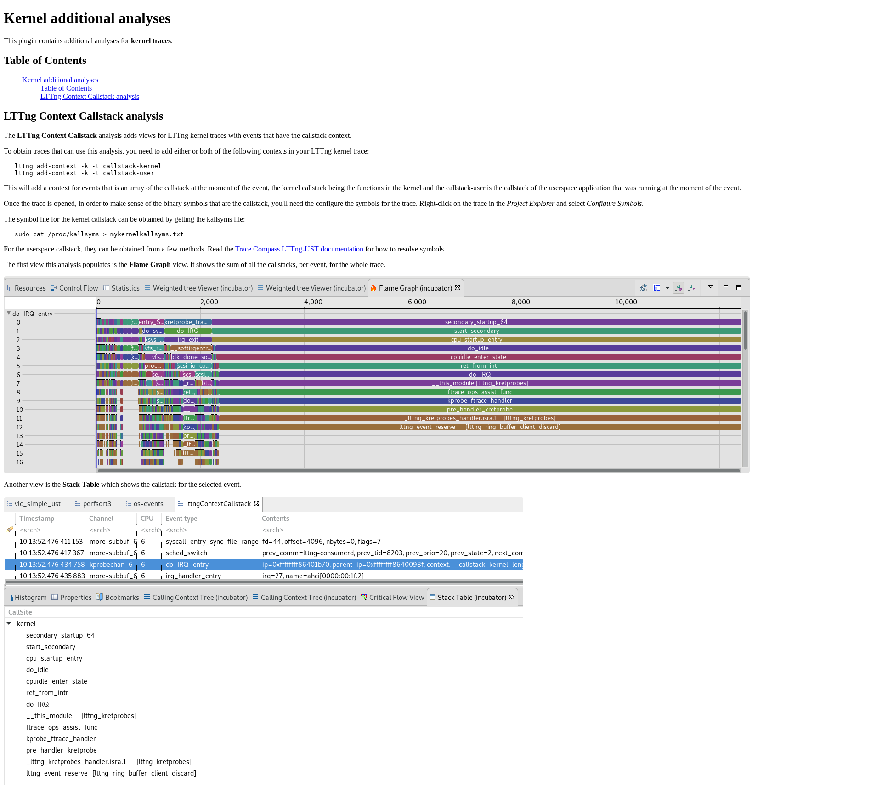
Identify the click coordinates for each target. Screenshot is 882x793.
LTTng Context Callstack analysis (89, 96)
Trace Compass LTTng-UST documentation (299, 249)
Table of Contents (66, 88)
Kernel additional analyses (60, 80)
